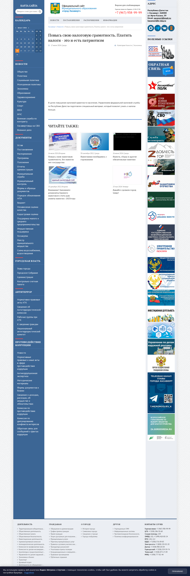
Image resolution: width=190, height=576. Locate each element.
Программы (23, 158)
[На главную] (80, 8)
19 (25, 47)
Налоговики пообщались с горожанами (94, 158)
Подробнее (29, 572)
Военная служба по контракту (27, 120)
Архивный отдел (25, 562)
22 (37, 47)
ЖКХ (19, 109)
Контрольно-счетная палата (27, 283)
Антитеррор (23, 291)
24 (17, 51)
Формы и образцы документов (26, 190)
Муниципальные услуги (59, 539)
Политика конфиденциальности (126, 536)
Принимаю (177, 571)
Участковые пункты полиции (61, 549)
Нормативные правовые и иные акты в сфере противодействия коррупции (28, 363)
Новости (21, 63)
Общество (22, 71)
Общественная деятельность (30, 531)
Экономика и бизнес (26, 557)
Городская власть (27, 260)
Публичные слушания (59, 557)
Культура (21, 101)
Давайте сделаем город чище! (124, 191)
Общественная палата (27, 534)
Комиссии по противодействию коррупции (26, 411)
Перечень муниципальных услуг (62, 542)
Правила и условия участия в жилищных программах (71, 544)
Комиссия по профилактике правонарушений (36, 547)
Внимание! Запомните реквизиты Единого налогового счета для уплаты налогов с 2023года (61, 194)
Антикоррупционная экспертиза (27, 375)
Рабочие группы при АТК (27, 318)
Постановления (25, 149)
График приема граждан (60, 531)
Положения (23, 162)
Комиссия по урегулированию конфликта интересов (28, 421)
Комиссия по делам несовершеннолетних (34, 549)
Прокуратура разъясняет (60, 547)
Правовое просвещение (60, 555)
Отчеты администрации (25, 168)
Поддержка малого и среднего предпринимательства (28, 221)
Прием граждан (56, 534)
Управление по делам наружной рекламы (34, 555)
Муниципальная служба (25, 175)
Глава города (23, 268)
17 (17, 47)
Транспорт (23, 560)
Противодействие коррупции (28, 343)
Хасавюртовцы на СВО (28, 125)
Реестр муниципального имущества (25, 243)
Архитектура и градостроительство (32, 552)
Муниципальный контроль (25, 182)
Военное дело (24, 130)
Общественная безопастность (30, 536)
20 (29, 47)
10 (17, 43)
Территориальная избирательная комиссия (35, 529)
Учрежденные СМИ (121, 529)
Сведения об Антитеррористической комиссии (29, 309)
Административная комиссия (30, 542)
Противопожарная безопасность (126, 534)
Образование (23, 92)
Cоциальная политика (28, 80)
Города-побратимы (90, 536)
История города (89, 529)
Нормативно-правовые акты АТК (28, 301)
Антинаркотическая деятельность (31, 544)
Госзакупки (22, 235)
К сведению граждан (27, 324)
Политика (22, 75)
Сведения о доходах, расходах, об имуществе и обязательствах (28, 399)
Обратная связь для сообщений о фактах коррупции (27, 431)
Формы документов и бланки (28, 389)
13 (29, 43)
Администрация (25, 277)
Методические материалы (24, 382)
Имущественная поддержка (25, 230)
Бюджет (21, 202)
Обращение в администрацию (62, 529)
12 (25, 43)
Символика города (90, 531)
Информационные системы (124, 531)
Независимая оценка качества (27, 208)
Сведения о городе (90, 534)
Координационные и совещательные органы (68, 552)
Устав (20, 145)
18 (21, 47)
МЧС (19, 114)
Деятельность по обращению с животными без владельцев (41, 565)
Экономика (22, 88)
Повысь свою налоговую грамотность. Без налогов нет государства (61, 159)
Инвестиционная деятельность (30, 539)
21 (33, 47)
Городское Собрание (27, 272)
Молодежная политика (28, 84)
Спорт (20, 105)
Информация (110, 20)
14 (33, 43)
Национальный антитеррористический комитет (28, 331)
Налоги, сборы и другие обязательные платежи (125, 158)
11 (21, 43)
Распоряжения (24, 153)
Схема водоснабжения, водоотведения (28, 252)
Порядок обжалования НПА (28, 197)
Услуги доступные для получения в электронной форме (72, 536)
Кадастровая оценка (27, 214)
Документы (23, 137)
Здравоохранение (26, 97)
